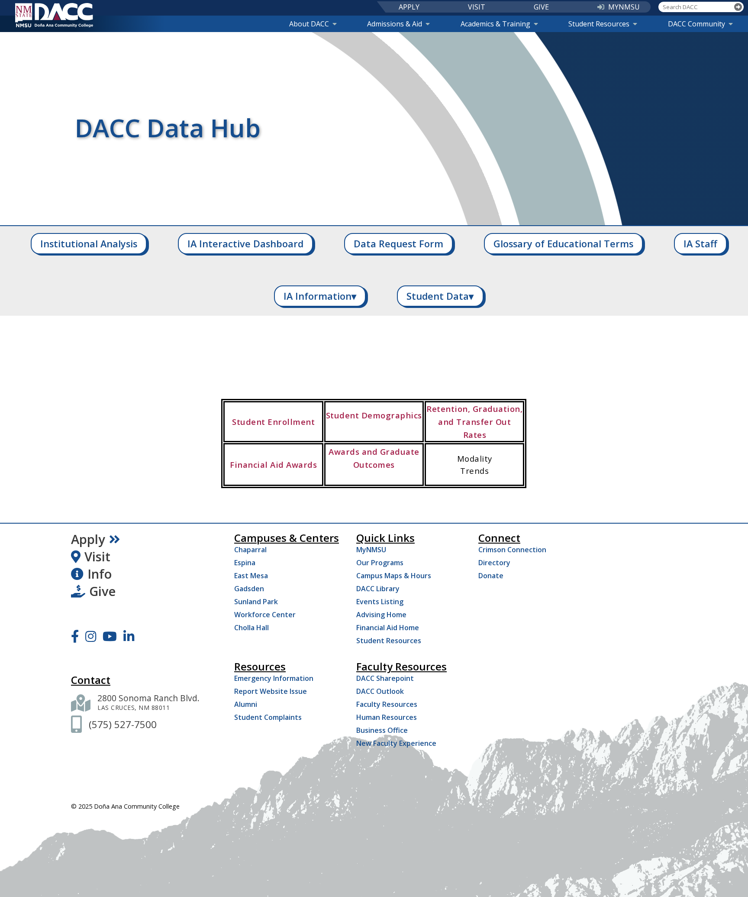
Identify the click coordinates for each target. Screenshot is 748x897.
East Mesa (251, 575)
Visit (97, 556)
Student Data (440, 296)
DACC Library (378, 588)
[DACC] (54, 15)
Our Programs (379, 562)
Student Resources (598, 24)
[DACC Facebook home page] (75, 636)
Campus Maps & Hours (393, 575)
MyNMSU (371, 549)
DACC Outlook (380, 691)
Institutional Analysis (88, 243)
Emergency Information (273, 678)
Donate (490, 575)
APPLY (409, 7)
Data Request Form (398, 243)
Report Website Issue (270, 691)
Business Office (382, 730)
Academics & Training (495, 24)
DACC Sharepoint (385, 678)
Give (102, 591)
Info (99, 574)
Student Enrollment (273, 421)
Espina (244, 562)
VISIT (476, 7)
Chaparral (250, 549)
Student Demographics (374, 415)
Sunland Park (256, 601)
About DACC (309, 24)
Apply (88, 539)
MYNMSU (624, 7)
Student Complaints (268, 717)
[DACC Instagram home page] (90, 636)
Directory (494, 562)
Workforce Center (265, 614)
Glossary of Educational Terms (563, 243)
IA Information (320, 296)
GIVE (541, 7)
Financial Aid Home (387, 627)
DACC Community (696, 24)
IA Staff (700, 243)
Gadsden (249, 588)
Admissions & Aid (394, 24)
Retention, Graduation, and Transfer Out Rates (474, 421)
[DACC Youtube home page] (110, 636)
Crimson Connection (512, 549)
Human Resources (386, 717)
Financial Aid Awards (273, 464)
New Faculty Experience (396, 743)
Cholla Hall (251, 627)
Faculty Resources (386, 704)
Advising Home (381, 614)
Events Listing (379, 601)
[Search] (738, 7)
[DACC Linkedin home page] (128, 636)
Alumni (245, 704)
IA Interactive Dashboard (245, 243)
